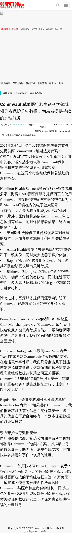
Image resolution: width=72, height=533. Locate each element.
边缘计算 (58, 29)
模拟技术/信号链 (9, 29)
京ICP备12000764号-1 (36, 531)
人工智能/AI (24, 29)
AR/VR (34, 29)
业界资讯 (38, 93)
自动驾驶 (49, 29)
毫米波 (52, 83)
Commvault (18, 124)
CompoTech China (24, 93)
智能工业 (30, 83)
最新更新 (6, 83)
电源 (60, 83)
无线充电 (42, 83)
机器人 (41, 29)
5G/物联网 (18, 83)
